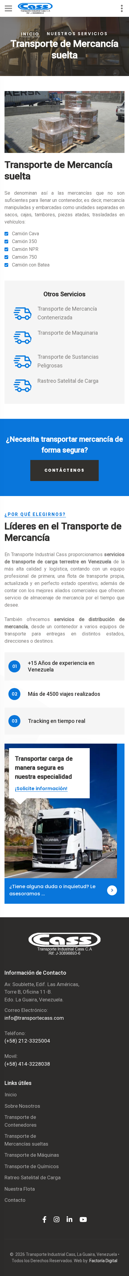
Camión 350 (24, 241)
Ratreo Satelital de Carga (32, 1177)
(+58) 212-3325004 (27, 1041)
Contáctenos (64, 470)
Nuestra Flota (19, 1189)
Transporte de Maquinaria (68, 333)
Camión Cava (25, 233)
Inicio (30, 34)
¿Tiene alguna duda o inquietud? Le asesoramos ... (52, 890)
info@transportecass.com (34, 1018)
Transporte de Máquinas (31, 1155)
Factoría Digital (103, 1260)
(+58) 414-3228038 (27, 1064)
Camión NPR (25, 249)
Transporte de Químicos (31, 1166)
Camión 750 (24, 257)
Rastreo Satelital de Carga (68, 381)
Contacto (15, 1200)
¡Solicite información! (41, 788)
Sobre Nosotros (22, 1106)
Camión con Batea (31, 265)
